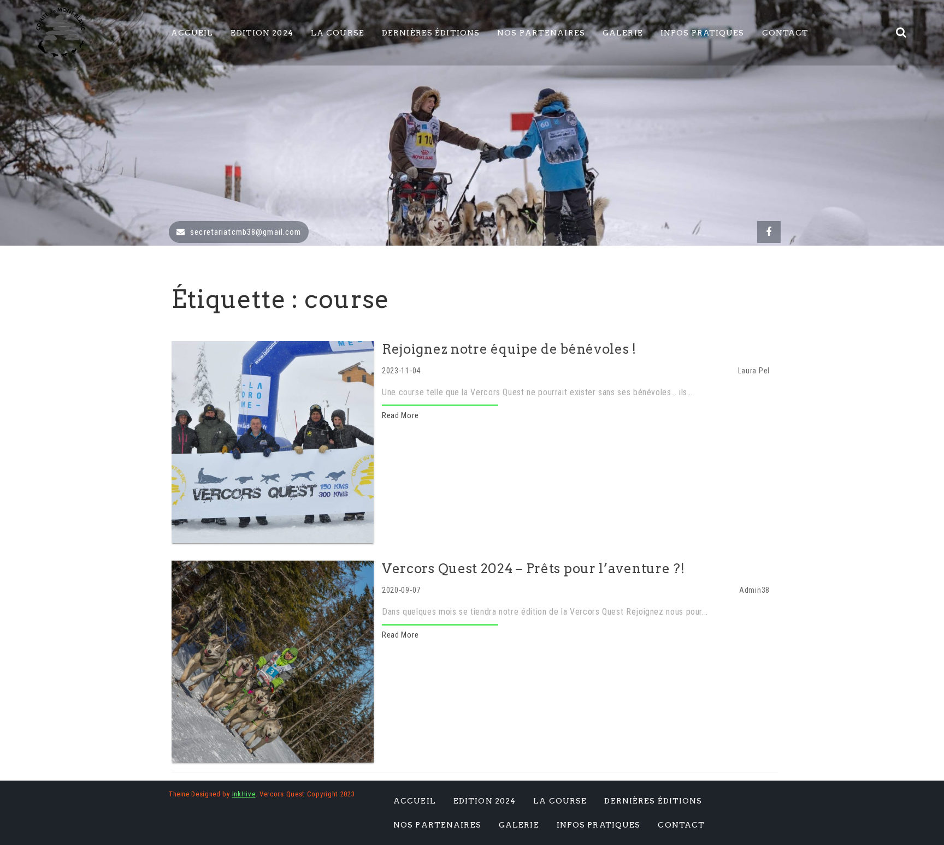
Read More (400, 415)
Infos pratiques (702, 32)
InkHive (244, 794)
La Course (337, 32)
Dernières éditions (431, 32)
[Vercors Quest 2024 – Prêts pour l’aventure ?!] (273, 661)
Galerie (623, 32)
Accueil (192, 32)
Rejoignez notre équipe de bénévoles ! (509, 349)
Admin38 (754, 590)
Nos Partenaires (541, 32)
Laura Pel (754, 370)
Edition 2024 (262, 32)
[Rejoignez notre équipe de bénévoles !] (273, 441)
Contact (785, 32)
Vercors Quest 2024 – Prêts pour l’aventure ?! (533, 568)
